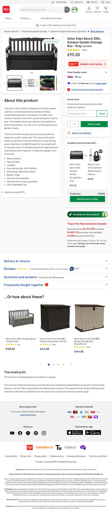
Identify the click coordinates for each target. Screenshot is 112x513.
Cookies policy (57, 456)
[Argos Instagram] (44, 433)
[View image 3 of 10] (47, 83)
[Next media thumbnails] (59, 83)
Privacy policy (40, 456)
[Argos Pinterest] (36, 433)
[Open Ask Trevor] (75, 10)
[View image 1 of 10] (14, 83)
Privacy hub (25, 456)
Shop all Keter (97, 31)
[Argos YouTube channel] (12, 433)
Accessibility (11, 456)
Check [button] (102, 113)
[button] (51, 41)
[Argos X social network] (28, 433)
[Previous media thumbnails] (4, 83)
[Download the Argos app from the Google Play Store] (93, 434)
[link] (87, 88)
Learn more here (28, 414)
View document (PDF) (14, 192)
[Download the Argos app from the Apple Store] (75, 434)
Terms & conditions (98, 456)
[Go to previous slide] (6, 55)
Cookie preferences (76, 456)
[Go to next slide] (57, 55)
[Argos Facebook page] (20, 433)
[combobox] (41, 10)
